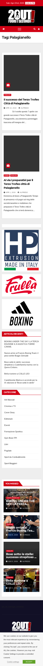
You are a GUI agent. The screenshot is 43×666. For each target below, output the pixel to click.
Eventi (6, 175)
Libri (6, 444)
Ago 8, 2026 (13, 508)
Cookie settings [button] (13, 662)
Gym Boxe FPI (10, 438)
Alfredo (25, 108)
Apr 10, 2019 (11, 108)
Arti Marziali (9, 400)
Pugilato (7, 95)
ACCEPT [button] (29, 662)
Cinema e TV (10, 406)
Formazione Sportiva (13, 432)
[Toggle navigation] (19, 29)
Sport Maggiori (10, 463)
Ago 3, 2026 (13, 561)
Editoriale (8, 419)
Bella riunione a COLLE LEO (16, 374)
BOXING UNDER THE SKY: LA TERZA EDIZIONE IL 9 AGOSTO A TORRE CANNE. (21, 344)
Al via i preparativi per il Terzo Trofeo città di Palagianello (18, 184)
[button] (34, 29)
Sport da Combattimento (14, 457)
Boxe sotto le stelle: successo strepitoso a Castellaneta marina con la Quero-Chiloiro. (21, 364)
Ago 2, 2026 (13, 588)
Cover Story (9, 413)
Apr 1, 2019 (11, 192)
